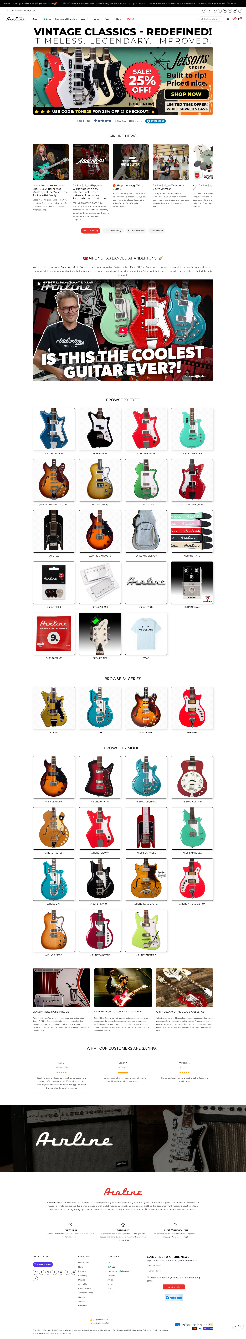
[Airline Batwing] (54, 777)
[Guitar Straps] (192, 531)
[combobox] (211, 19)
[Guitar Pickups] (100, 583)
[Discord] (235, 11)
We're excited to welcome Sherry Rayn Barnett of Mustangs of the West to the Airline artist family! (50, 190)
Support (111, 1275)
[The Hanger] (146, 880)
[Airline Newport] (100, 880)
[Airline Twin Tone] (100, 931)
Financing (82, 1275)
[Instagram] (209, 11)
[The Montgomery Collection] (146, 708)
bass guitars (145, 1202)
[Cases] (146, 531)
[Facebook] (204, 11)
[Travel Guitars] (146, 480)
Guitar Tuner (84, 1262)
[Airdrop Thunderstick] (192, 880)
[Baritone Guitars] (192, 429)
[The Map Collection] (100, 708)
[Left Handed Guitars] (192, 480)
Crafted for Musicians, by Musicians (118, 1011)
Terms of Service (85, 1293)
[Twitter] (215, 11)
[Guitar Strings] (54, 634)
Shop (109, 1262)
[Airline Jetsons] (100, 828)
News (80, 1267)
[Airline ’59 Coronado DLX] (146, 777)
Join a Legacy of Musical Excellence (180, 1011)
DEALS (110, 1293)
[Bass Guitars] (100, 429)
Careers (81, 1297)
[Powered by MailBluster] (174, 1297)
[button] (7, 10)
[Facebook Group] (240, 11)
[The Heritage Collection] (192, 708)
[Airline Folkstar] (192, 777)
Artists (110, 1280)
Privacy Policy (84, 1288)
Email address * (154, 1265)
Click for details (30, 12)
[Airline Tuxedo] (54, 931)
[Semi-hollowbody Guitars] (54, 480)
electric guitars (131, 1202)
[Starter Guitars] (146, 429)
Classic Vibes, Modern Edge (51, 1011)
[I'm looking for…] (202, 19)
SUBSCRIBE (174, 1287)
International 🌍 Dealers (118, 1271)
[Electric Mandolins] (100, 531)
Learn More (224, 3)
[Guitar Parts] (146, 583)
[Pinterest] (230, 11)
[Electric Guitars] (54, 429)
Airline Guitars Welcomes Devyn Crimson (168, 187)
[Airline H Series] (54, 828)
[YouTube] (225, 11)
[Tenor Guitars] (100, 480)
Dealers (81, 1280)
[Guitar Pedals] (192, 583)
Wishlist (82, 1301)
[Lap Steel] (54, 531)
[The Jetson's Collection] (54, 708)
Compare (82, 1305)
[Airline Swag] (146, 634)
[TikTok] (220, 11)
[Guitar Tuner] (100, 634)
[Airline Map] (54, 880)
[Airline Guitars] (16, 19)
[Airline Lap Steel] (146, 828)
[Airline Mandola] (192, 828)
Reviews (82, 1271)
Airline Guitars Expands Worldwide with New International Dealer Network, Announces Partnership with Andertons (90, 192)
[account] (228, 19)
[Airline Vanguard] (146, 931)
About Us (82, 1284)
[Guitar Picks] (54, 583)
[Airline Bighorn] (100, 777)
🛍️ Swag (111, 1267)
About (110, 1284)
